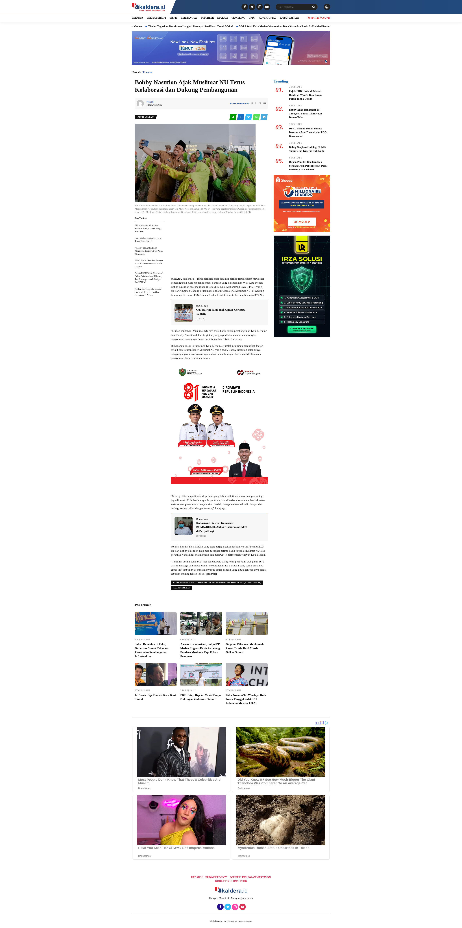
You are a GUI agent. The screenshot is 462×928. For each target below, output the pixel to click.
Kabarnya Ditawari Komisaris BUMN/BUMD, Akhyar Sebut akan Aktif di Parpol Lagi (221, 527)
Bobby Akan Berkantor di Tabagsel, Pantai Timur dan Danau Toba (305, 113)
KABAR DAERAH (289, 17)
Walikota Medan (181, 588)
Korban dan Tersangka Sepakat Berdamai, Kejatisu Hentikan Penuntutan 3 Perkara (148, 292)
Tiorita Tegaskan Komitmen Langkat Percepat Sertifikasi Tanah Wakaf (143, 26)
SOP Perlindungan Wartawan (250, 877)
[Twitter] (251, 7)
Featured (147, 72)
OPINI (252, 17)
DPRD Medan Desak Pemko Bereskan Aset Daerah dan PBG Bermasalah (308, 132)
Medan (245, 103)
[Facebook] (244, 7)
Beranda (136, 72)
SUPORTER (207, 17)
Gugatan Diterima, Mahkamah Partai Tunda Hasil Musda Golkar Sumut (245, 648)
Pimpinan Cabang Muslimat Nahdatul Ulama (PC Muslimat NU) (229, 583)
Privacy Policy (216, 877)
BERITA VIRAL (189, 17)
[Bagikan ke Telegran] (264, 117)
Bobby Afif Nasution (183, 583)
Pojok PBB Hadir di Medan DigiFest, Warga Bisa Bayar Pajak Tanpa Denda (305, 95)
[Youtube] (266, 7)
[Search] (313, 6)
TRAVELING (238, 17)
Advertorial (267, 17)
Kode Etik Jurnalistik (231, 881)
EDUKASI (222, 17)
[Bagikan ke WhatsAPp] (256, 117)
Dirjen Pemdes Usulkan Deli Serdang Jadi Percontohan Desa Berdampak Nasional (308, 165)
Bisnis (173, 17)
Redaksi (196, 877)
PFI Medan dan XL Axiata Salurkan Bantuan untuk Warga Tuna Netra (148, 228)
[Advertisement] (219, 248)
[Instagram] (259, 7)
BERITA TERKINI (156, 17)
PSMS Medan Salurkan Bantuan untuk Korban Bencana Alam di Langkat (149, 263)
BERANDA (137, 17)
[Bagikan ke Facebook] (241, 117)
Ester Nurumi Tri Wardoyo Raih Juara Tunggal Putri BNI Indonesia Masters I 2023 (246, 699)
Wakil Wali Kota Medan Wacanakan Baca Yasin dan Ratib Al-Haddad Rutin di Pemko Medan (247, 26)
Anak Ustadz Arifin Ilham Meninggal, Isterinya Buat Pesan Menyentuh (149, 251)
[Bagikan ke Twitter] (249, 117)
